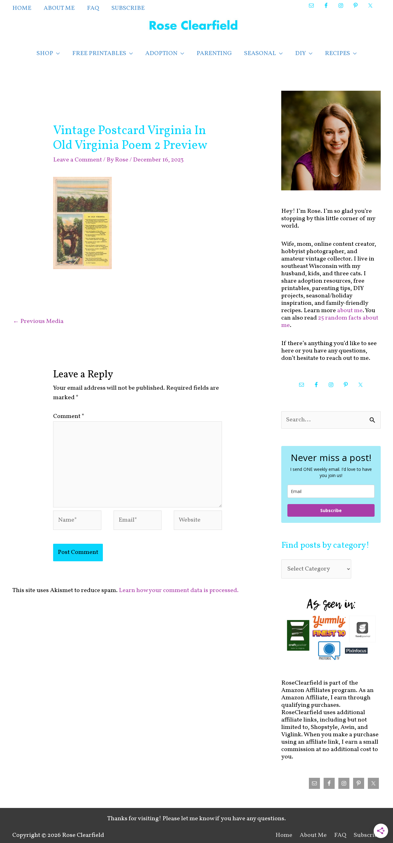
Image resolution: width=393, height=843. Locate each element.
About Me (313, 835)
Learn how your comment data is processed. (179, 590)
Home (283, 835)
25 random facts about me (329, 322)
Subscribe (331, 510)
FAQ (340, 835)
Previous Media (38, 321)
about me (350, 310)
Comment (68, 416)
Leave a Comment (77, 160)
